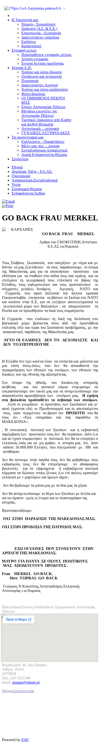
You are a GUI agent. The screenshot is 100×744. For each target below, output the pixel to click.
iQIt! (25, 740)
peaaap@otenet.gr (26, 682)
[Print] (7, 206)
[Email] (8, 201)
